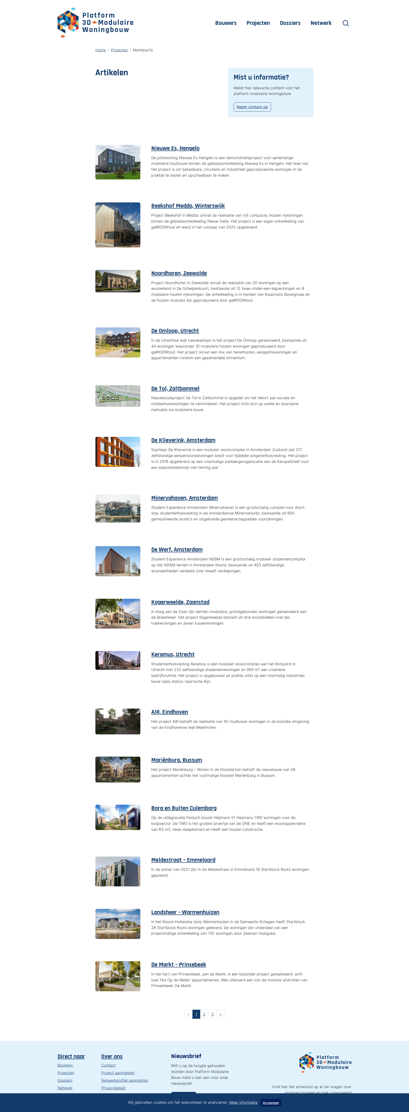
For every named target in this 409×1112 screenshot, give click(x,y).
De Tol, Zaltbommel (175, 389)
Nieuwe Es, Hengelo (175, 148)
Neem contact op (252, 106)
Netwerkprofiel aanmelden (124, 1080)
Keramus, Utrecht (173, 654)
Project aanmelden (117, 1072)
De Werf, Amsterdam (177, 550)
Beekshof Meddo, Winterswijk (188, 206)
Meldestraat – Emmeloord (183, 860)
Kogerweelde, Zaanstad (180, 602)
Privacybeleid (113, 1087)
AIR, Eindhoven (169, 712)
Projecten (258, 23)
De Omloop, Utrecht (175, 331)
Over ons (112, 1056)
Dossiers (290, 23)
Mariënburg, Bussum (176, 760)
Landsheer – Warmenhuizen (185, 912)
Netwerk (321, 23)
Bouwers (226, 23)
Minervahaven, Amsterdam (184, 498)
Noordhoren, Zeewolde (179, 273)
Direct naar (71, 1056)
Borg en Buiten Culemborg (184, 808)
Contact (108, 1065)
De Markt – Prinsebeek (178, 965)
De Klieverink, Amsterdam (183, 440)
